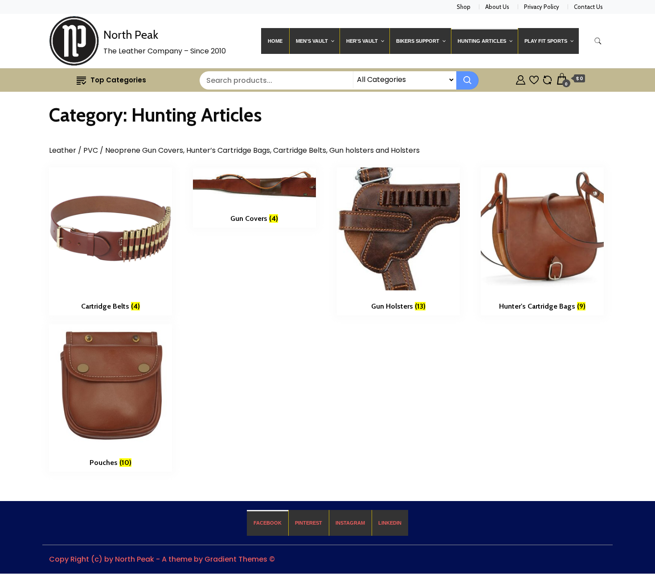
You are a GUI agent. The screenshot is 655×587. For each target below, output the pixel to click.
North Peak (130, 35)
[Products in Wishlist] (534, 78)
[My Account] (520, 78)
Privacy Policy (541, 6)
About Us (497, 6)
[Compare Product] (547, 78)
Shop (464, 6)
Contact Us (588, 6)
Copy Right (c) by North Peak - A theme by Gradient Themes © (162, 559)
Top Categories (118, 80)
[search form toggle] (598, 41)
